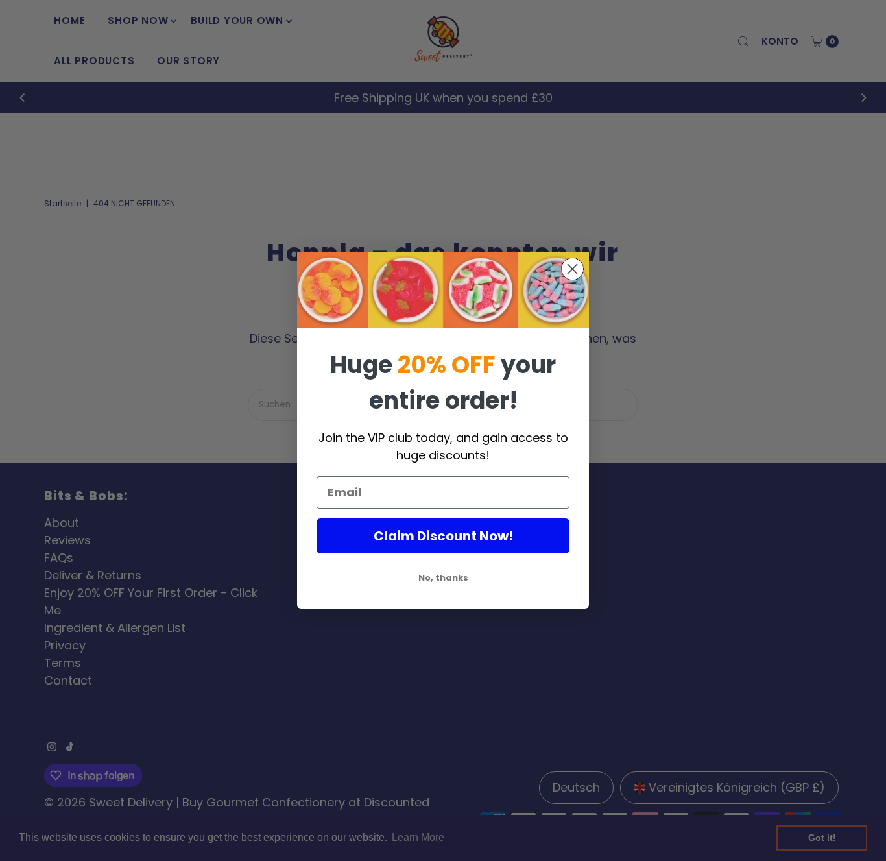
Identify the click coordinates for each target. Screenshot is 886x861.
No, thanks (443, 578)
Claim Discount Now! (443, 536)
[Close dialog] (572, 269)
